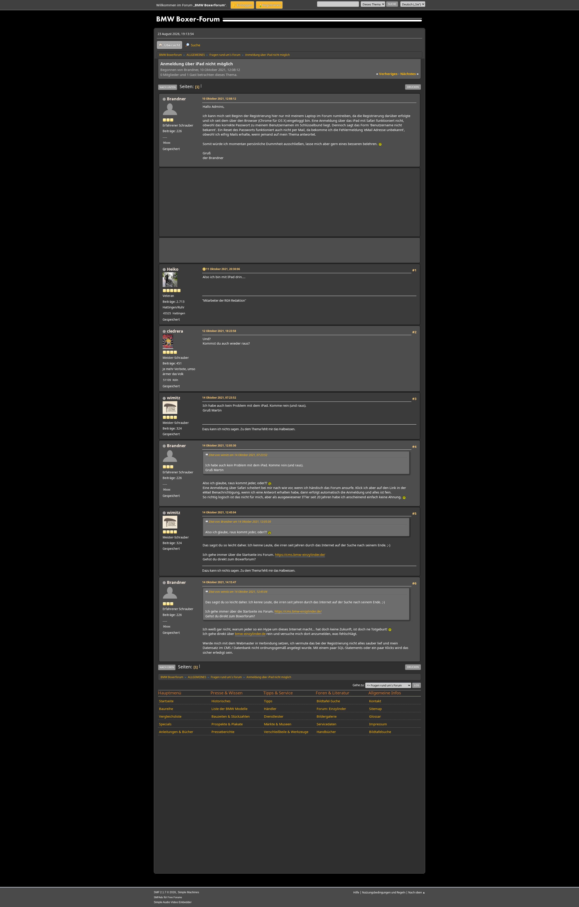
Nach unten (167, 87)
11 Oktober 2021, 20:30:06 (223, 269)
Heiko (172, 269)
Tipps (268, 701)
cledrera (175, 331)
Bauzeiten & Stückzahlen (230, 716)
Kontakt (375, 701)
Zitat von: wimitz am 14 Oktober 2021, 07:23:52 (238, 455)
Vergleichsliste (170, 716)
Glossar (375, 716)
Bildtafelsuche (380, 731)
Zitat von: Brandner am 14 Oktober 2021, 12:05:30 (240, 522)
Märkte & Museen (277, 724)
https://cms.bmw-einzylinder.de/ (300, 554)
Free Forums (175, 897)
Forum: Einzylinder (331, 708)
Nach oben (166, 667)
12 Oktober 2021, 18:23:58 (219, 331)
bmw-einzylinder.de (250, 633)
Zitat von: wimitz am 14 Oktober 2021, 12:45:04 (238, 592)
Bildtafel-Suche (328, 701)
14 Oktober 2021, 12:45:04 (219, 512)
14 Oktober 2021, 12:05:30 (219, 445)
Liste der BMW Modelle (229, 708)
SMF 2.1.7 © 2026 (165, 892)
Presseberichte (222, 731)
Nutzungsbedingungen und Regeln (383, 892)
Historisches (220, 701)
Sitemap (375, 708)
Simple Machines (188, 892)
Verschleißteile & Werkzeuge (286, 731)
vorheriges (386, 73)
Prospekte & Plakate (227, 724)
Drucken (413, 87)
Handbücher (326, 731)
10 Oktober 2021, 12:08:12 (219, 98)
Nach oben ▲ (416, 892)
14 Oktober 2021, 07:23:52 (219, 397)
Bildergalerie (327, 716)
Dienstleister (273, 716)
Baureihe (166, 708)
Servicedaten (326, 724)
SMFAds (158, 897)
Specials (165, 724)
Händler (270, 708)
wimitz (173, 397)
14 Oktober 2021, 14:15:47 (219, 582)
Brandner (176, 98)
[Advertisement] (289, 202)
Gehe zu (358, 685)
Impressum (378, 724)
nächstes (409, 73)
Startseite (166, 701)
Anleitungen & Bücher (176, 731)
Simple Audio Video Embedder (173, 902)
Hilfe (356, 892)
